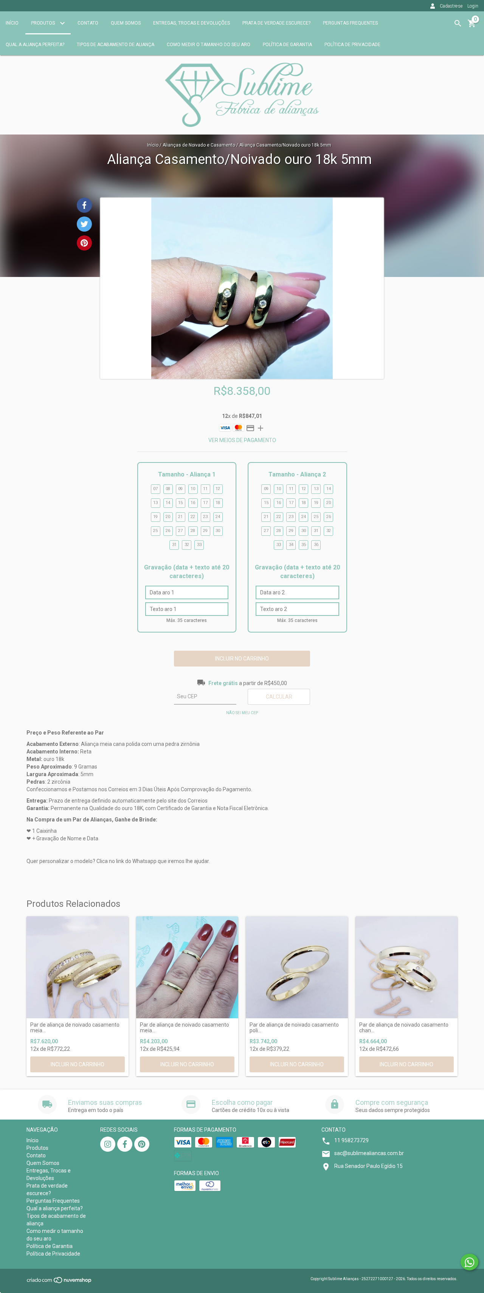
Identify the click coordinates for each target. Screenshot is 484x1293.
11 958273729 (351, 1140)
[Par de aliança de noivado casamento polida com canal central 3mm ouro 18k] (297, 967)
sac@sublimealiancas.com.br (369, 1153)
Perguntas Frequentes (350, 23)
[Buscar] (457, 23)
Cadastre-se (451, 6)
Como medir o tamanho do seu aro (208, 44)
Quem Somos (126, 23)
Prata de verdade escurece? (276, 23)
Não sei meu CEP (242, 713)
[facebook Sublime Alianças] (124, 1144)
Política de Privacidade (352, 44)
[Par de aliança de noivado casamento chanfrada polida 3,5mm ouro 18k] (406, 967)
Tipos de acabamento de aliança (115, 44)
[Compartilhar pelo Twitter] (84, 224)
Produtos (43, 23)
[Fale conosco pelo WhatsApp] (469, 1262)
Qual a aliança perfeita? (35, 44)
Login (472, 6)
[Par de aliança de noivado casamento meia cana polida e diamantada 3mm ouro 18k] (187, 967)
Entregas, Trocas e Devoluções (191, 23)
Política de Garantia (287, 44)
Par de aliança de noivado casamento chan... (403, 1027)
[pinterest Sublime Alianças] (141, 1144)
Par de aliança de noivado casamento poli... (294, 1027)
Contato (88, 23)
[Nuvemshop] (59, 1283)
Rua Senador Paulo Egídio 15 (368, 1166)
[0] (471, 26)
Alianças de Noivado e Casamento (199, 145)
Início (12, 23)
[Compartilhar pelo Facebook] (84, 205)
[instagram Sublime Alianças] (107, 1144)
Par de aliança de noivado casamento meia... (74, 1027)
